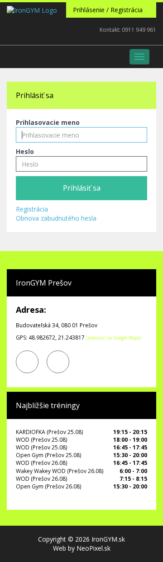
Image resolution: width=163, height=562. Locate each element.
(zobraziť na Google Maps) (113, 338)
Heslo (25, 151)
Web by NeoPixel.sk (81, 548)
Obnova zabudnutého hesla (56, 218)
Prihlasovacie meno (48, 122)
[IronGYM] (32, 35)
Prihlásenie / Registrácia (108, 9)
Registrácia (32, 209)
